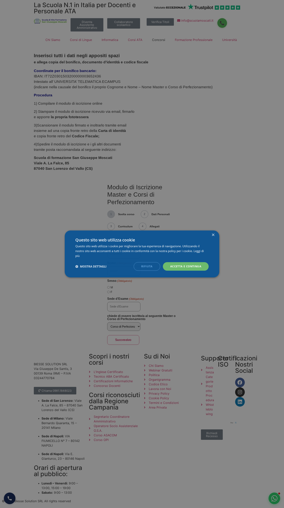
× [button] (213, 235)
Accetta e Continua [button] (185, 266)
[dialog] (142, 253)
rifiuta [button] (147, 266)
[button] (90, 266)
